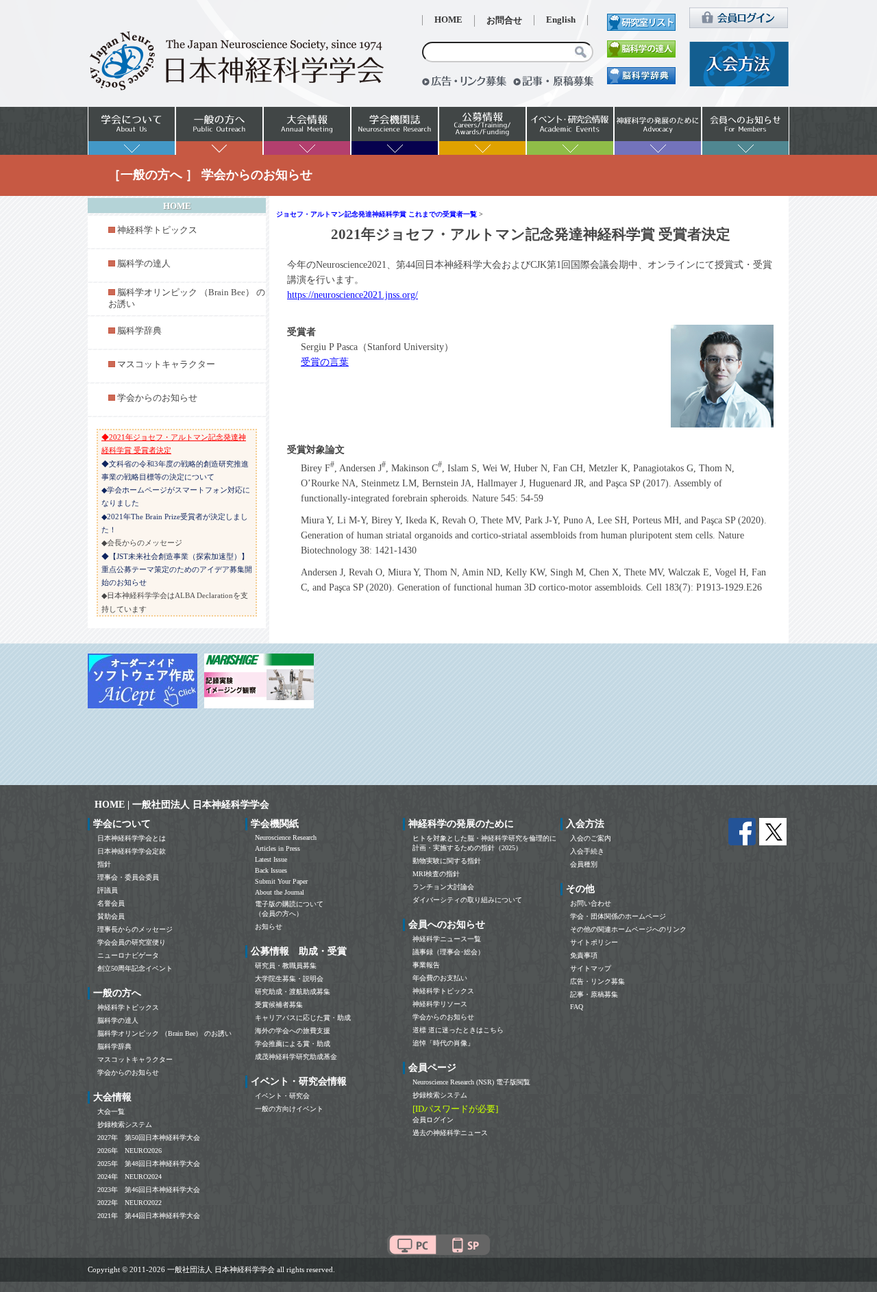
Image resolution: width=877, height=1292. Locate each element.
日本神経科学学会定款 (131, 851)
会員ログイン (433, 1119)
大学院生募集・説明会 (289, 978)
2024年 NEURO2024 (129, 1176)
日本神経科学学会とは (131, 838)
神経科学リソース (439, 1004)
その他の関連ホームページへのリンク (628, 929)
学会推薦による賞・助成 (292, 1043)
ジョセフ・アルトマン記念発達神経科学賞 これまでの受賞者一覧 (376, 214)
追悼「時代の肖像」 (443, 1043)
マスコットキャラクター (166, 364)
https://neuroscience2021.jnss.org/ (352, 295)
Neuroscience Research (286, 837)
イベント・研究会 (282, 1096)
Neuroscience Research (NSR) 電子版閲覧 (471, 1082)
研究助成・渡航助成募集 (292, 991)
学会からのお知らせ (157, 398)
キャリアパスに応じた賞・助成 (303, 1017)
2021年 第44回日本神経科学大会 (148, 1215)
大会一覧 (111, 1111)
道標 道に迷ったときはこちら (458, 1030)
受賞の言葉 (325, 362)
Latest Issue (271, 859)
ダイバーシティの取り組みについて (467, 900)
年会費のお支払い (439, 978)
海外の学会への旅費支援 (292, 1030)
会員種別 (583, 864)
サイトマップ (590, 968)
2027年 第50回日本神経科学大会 (148, 1137)
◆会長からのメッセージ (141, 542)
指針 (104, 864)
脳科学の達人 (144, 264)
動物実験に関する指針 (446, 861)
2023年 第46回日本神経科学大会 (148, 1189)
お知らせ (268, 926)
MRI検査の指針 (436, 874)
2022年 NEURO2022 (129, 1202)
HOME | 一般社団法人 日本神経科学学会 (182, 804)
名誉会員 (111, 903)
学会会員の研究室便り (131, 942)
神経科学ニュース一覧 (446, 939)
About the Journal (279, 892)
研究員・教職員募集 (286, 965)
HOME (448, 20)
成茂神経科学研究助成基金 (296, 1056)
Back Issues (271, 870)
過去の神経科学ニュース (450, 1132)
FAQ (576, 1006)
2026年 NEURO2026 (129, 1150)
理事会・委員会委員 (128, 877)
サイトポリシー (594, 942)
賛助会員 (111, 916)
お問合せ (504, 20)
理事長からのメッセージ (135, 929)
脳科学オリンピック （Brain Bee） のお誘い (164, 1033)
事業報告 (426, 965)
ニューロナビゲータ (128, 955)
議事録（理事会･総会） (448, 952)
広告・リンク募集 (597, 981)
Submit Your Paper (281, 881)
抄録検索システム (124, 1124)
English (561, 20)
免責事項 (583, 955)
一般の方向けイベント (289, 1109)
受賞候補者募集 (279, 1004)
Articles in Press (277, 848)
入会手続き (587, 851)
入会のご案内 (590, 838)
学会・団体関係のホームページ (618, 916)
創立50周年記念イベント (135, 968)
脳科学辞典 (139, 331)
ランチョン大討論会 (443, 887)
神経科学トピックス (157, 230)
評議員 (107, 890)
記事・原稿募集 (594, 994)
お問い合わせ (590, 903)
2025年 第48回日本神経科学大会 (148, 1163)
